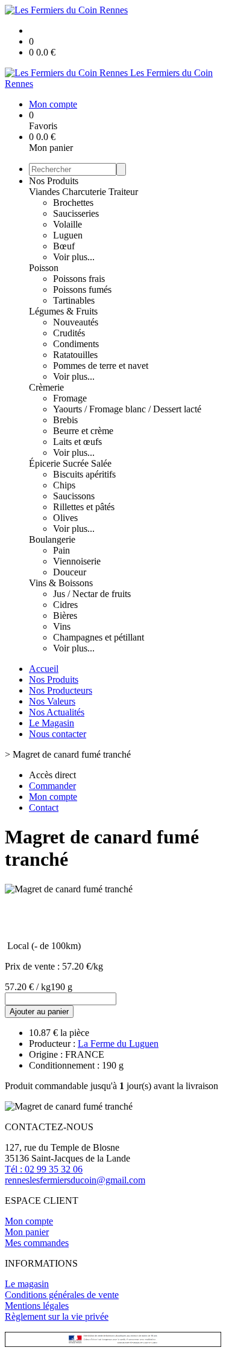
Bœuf (64, 246)
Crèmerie (46, 387)
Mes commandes (37, 1243)
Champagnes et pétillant (98, 637)
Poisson (43, 268)
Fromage (70, 398)
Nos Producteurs (60, 690)
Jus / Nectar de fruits (92, 594)
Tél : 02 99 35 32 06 (44, 1169)
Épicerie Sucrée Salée (70, 463)
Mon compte (29, 1221)
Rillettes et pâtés (84, 507)
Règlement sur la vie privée (56, 1316)
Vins (62, 626)
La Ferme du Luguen (118, 1043)
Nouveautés (75, 322)
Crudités (69, 333)
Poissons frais (79, 278)
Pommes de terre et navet (100, 365)
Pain (61, 550)
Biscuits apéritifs (84, 474)
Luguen (68, 235)
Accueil (43, 669)
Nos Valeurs (52, 701)
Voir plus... (74, 257)
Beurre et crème (83, 431)
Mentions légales (37, 1305)
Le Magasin (51, 723)
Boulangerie (52, 539)
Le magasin (27, 1284)
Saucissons (74, 496)
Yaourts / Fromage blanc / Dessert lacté (127, 409)
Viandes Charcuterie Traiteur (83, 192)
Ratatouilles (75, 355)
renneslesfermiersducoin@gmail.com (75, 1180)
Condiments (76, 344)
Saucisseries (76, 213)
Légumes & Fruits (63, 311)
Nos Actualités (56, 712)
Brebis (65, 420)
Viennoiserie (77, 561)
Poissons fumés (82, 289)
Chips (64, 485)
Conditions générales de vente (62, 1295)
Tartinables (74, 300)
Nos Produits (53, 181)
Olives (65, 518)
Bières (65, 615)
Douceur (69, 572)
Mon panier (27, 1232)
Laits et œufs (77, 441)
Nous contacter (57, 734)
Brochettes (73, 202)
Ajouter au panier (39, 1011)
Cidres (65, 605)
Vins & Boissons (61, 583)
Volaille (67, 224)
